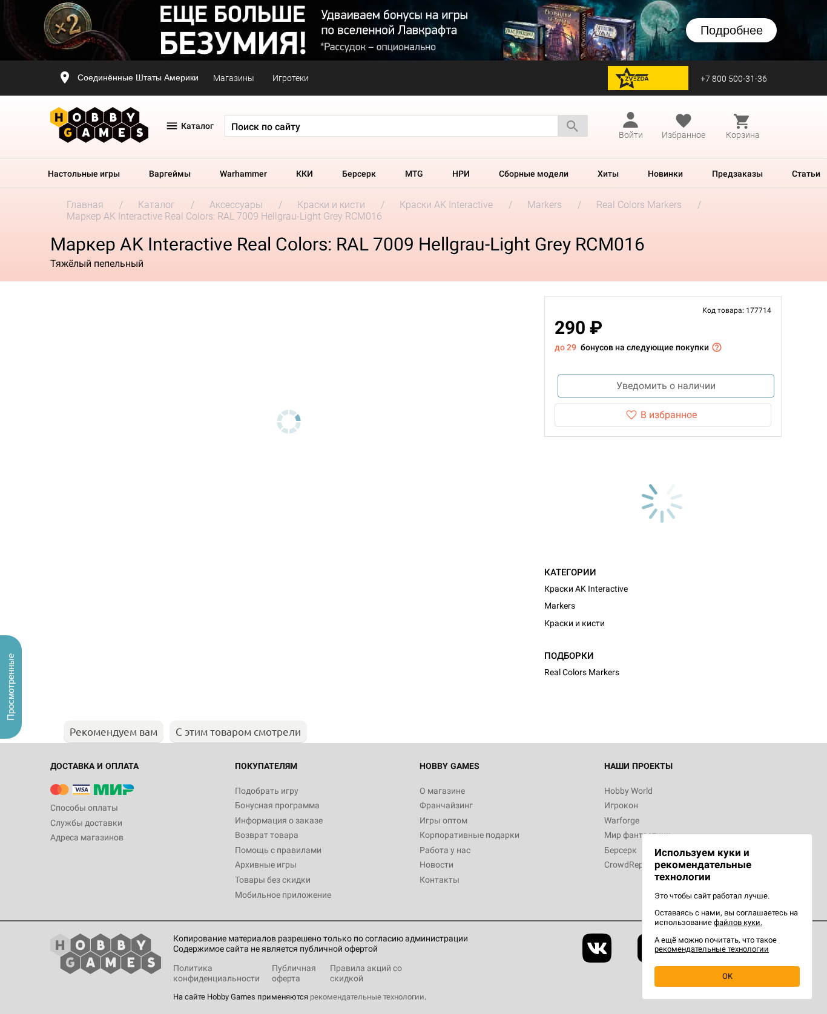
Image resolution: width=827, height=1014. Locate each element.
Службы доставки (86, 823)
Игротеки (290, 78)
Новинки (665, 173)
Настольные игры (84, 173)
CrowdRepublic (632, 864)
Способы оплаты (84, 808)
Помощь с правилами (278, 850)
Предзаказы (737, 173)
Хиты (608, 173)
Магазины (233, 78)
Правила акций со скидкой (366, 973)
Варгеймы (170, 173)
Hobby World (628, 791)
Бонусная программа (277, 805)
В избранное (669, 414)
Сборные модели (533, 173)
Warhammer (243, 173)
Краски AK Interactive (586, 589)
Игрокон (621, 805)
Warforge (621, 820)
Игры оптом (443, 820)
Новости (436, 864)
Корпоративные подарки (469, 835)
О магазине (442, 791)
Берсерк (359, 173)
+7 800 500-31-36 (733, 78)
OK (727, 976)
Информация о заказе (279, 820)
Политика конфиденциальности (216, 973)
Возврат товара (266, 835)
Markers (559, 605)
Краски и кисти (574, 623)
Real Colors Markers (581, 672)
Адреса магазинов (87, 837)
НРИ (461, 173)
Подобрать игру (266, 791)
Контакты (440, 880)
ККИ (304, 173)
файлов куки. (738, 922)
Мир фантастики (637, 835)
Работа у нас (445, 850)
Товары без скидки (273, 880)
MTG (414, 173)
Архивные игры (266, 864)
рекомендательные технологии (367, 996)
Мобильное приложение (283, 895)
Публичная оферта (294, 973)
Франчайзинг (446, 805)
